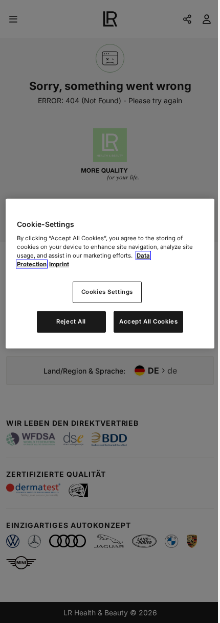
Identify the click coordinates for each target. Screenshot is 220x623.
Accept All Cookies (148, 321)
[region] (110, 273)
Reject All (71, 321)
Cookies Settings (107, 291)
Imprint (59, 264)
